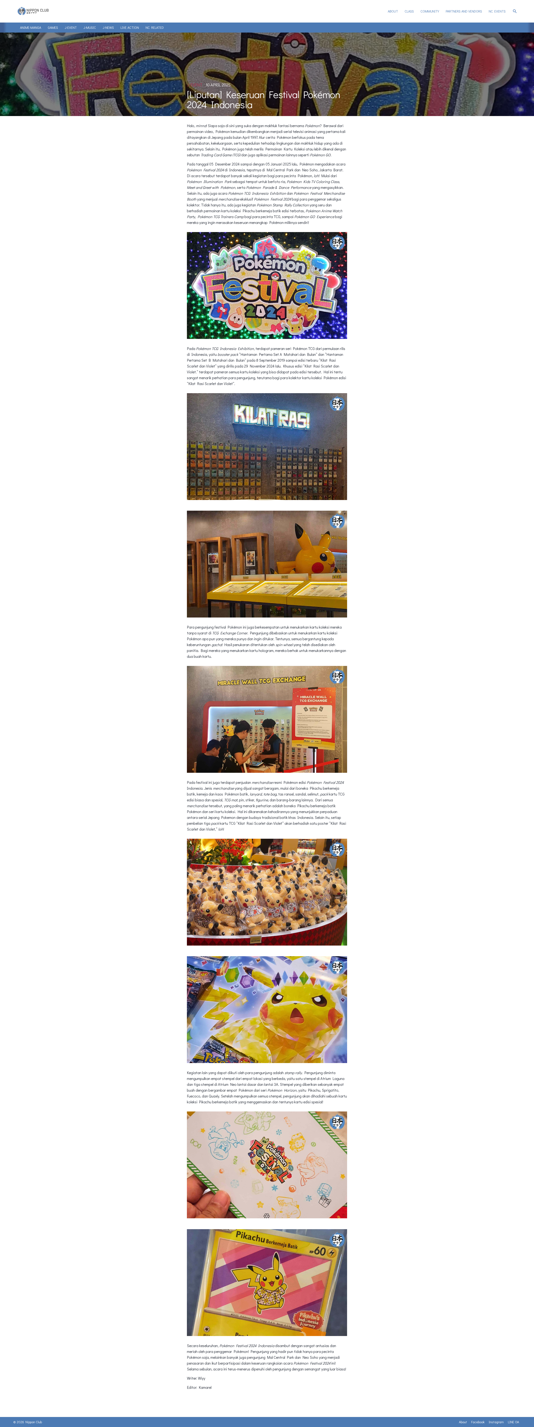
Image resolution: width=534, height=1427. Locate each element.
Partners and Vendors (464, 11)
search (514, 11)
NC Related (155, 27)
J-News (108, 27)
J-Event (71, 27)
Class (409, 11)
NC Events (497, 11)
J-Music (89, 27)
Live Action (130, 27)
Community (430, 11)
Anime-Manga (30, 27)
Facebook (478, 1422)
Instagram (496, 1422)
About (393, 11)
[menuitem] (392, 11)
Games (53, 27)
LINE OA (513, 1422)
